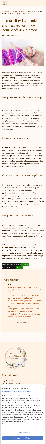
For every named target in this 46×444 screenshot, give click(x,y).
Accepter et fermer (23, 438)
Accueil (13, 11)
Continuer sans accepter (11, 424)
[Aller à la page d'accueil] (5, 3)
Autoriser (25, 265)
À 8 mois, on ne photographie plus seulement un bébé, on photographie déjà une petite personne (25, 303)
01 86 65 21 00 (11, 380)
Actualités (20, 11)
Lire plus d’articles (22, 322)
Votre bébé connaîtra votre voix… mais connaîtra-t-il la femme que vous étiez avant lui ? (24, 290)
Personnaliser (24, 432)
